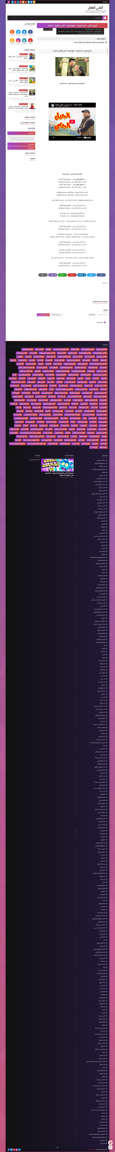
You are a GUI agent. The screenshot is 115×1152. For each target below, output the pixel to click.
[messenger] (31, 2)
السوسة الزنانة (82, 364)
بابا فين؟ (95, 378)
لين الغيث (92, 422)
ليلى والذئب (102, 422)
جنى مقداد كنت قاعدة (17, 382)
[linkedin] (18, 2)
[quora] (26, 2)
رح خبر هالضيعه (74, 393)
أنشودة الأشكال (85, 375)
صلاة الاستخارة (42, 400)
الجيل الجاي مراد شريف (96, 33)
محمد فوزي (18, 422)
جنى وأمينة (88, 386)
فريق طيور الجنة (101, 411)
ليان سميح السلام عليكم (50, 418)
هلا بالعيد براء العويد (78, 433)
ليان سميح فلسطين (35, 418)
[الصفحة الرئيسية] (105, 18)
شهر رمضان (28, 396)
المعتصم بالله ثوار (79, 367)
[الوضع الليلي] (110, 1143)
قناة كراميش (38, 411)
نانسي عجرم (102, 429)
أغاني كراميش (76, 356)
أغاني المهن (61, 353)
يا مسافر (103, 444)
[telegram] (29, 2)
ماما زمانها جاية (51, 422)
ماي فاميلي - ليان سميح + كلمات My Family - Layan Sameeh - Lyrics (18, 107)
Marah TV (102, 447)
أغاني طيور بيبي (101, 356)
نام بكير (17, 425)
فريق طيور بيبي (88, 411)
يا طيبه (17, 440)
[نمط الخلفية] (110, 1147)
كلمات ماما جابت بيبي (29, 415)
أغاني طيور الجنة (68, 31)
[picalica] (22, 1149)
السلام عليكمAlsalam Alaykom (97, 364)
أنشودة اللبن (49, 375)
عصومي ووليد (23, 404)
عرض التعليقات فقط (56, 315)
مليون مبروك (53, 425)
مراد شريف (80, 33)
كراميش (19, 411)
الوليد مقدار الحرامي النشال (26, 367)
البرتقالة (103, 360)
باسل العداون (70, 378)
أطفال (47, 349)
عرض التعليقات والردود (43, 315)
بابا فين (103, 378)
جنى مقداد (30, 382)
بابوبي (79, 378)
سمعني (70, 478)
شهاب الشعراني (40, 396)
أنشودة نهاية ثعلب (23, 375)
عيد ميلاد (93, 407)
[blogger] (23, 2)
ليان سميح (63, 418)
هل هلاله (90, 433)
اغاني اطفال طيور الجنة (79, 31)
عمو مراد (102, 407)
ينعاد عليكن (85, 444)
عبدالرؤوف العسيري (48, 404)
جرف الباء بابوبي (69, 382)
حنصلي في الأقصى (80, 389)
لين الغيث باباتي (81, 422)
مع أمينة (73, 425)
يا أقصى (73, 436)
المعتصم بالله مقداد (65, 367)
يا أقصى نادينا (50, 436)
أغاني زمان (32, 353)
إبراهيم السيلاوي (101, 349)
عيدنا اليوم (62, 407)
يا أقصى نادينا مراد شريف (36, 436)
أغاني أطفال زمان (27, 349)
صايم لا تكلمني (77, 400)
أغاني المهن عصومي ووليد (46, 353)
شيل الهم (102, 400)
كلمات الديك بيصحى (88, 415)
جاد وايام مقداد (81, 382)
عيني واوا (26, 407)
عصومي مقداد (35, 404)
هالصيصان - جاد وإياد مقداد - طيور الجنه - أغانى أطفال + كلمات (18, 69)
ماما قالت (39, 422)
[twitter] (12, 2)
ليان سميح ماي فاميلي (20, 418)
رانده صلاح (17, 389)
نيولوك (71, 429)
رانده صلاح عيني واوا (100, 393)
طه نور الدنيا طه (19, 400)
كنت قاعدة (17, 415)
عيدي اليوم (36, 407)
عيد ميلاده (72, 407)
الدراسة (40, 360)
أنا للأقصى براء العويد (25, 371)
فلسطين (78, 411)
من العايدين (42, 425)
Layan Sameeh (52, 444)
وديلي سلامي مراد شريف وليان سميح (29, 433)
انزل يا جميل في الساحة (99, 375)
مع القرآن (82, 425)
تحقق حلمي (31, 378)
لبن (84, 418)
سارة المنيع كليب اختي (73, 396)
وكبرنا (103, 436)
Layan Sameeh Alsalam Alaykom (36, 444)
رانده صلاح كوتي (86, 393)
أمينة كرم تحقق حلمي (77, 371)
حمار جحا (103, 389)
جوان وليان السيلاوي (75, 386)
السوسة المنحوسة (69, 364)
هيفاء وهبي (58, 433)
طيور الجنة (87, 33)
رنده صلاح (35, 393)
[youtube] (20, 2)
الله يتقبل (19, 364)
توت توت (21, 378)
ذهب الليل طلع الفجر (30, 389)
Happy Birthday (64, 444)
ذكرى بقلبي (42, 389)
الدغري (31, 360)
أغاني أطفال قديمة (84, 353)
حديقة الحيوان (62, 386)
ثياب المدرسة (101, 382)
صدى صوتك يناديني (55, 400)
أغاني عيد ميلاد (88, 356)
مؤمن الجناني (29, 422)
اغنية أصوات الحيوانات (63, 356)
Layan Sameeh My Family (16, 444)
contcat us (75, 444)
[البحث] (8, 2)
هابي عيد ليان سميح (36, 429)
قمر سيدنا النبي (57, 411)
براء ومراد (50, 378)
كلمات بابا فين (56, 415)
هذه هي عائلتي (101, 433)
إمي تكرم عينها (101, 371)
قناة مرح (28, 411)
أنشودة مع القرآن (37, 375)
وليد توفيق (82, 436)
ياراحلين (94, 444)
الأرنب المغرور (50, 356)
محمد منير (102, 425)
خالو (51, 389)
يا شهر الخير (57, 440)
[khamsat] (34, 2)
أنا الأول (37, 371)
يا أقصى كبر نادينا (62, 436)
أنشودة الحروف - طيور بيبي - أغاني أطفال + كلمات (18, 81)
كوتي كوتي (102, 418)
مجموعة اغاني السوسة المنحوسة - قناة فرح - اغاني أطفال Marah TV (59, 474)
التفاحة (94, 360)
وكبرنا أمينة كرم (93, 436)
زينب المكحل (25, 393)
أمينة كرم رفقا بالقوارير (62, 371)
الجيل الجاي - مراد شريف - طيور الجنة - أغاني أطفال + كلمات (89, 42)
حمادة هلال (14, 386)
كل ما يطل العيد (101, 415)
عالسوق (74, 404)
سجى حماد (61, 396)
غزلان (18, 407)
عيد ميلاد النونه (83, 407)
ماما (72, 422)
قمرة (47, 411)
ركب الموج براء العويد (60, 393)
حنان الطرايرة (93, 389)
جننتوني (59, 382)
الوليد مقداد (53, 367)
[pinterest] (15, 2)
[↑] (57, 1147)
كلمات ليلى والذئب (44, 415)
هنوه (67, 433)
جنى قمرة (40, 382)
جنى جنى (49, 382)
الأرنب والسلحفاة (38, 356)
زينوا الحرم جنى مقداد (99, 396)
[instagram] (17, 1149)
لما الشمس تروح (74, 418)
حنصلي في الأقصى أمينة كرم (63, 389)
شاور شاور (51, 396)
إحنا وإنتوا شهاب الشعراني (60, 349)
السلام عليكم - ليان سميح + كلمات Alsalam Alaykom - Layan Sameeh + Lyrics (18, 94)
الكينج (39, 364)
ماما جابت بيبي (62, 422)
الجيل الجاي (60, 31)
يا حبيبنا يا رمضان (21, 436)
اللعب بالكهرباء (30, 364)
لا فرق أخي (92, 418)
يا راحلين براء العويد (69, 440)
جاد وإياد (92, 382)
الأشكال (27, 356)
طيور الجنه (92, 404)
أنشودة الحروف (60, 375)
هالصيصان (24, 429)
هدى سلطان (14, 429)
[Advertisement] (72, 94)
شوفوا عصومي (17, 396)
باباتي (87, 378)
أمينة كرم (90, 371)
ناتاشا (24, 425)
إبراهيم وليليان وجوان (87, 349)
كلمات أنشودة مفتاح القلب (71, 415)
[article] (55, 292)
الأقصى (19, 356)
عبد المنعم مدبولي (63, 404)
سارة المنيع (87, 396)
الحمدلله (48, 360)
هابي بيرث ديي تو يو (60, 429)
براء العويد (59, 378)
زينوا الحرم (15, 393)
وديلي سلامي (46, 433)
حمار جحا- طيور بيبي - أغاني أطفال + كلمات (18, 57)
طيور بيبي (83, 404)
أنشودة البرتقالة (73, 375)
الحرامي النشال (58, 360)
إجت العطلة (74, 349)
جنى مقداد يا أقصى (100, 386)
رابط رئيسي (98, 18)
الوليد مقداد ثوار (41, 367)
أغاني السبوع (72, 353)
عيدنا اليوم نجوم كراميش (49, 407)
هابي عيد (48, 429)
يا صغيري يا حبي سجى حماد (30, 440)
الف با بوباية (57, 364)
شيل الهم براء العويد (90, 400)
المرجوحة (102, 367)
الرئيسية (105, 2)
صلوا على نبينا (30, 400)
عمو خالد (13, 404)
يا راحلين (81, 440)
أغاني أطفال (95, 7)
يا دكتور (103, 440)
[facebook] (9, 1149)
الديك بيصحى (22, 360)
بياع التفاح (40, 378)
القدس (47, 364)
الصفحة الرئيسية (97, 31)
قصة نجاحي (68, 411)
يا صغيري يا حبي (46, 440)
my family (93, 447)
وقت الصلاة (13, 433)
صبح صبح (66, 400)
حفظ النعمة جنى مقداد (39, 386)
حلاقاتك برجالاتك (25, 386)
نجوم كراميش (91, 429)
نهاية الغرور (80, 429)
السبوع (12, 360)
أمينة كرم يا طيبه (47, 371)
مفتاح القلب (64, 425)
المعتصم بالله (92, 367)
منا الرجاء (33, 425)
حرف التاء (52, 386)
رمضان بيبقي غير (46, 393)
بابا (13, 375)
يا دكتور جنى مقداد (92, 440)
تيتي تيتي (12, 378)
